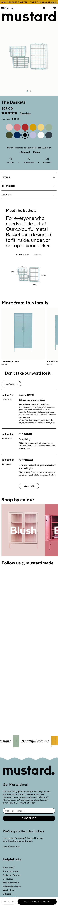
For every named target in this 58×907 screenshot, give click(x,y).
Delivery (6, 194)
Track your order (11, 871)
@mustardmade (38, 562)
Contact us (8, 879)
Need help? (8, 867)
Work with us (9, 890)
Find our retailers (11, 882)
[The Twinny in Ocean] (23, 333)
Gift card (7, 894)
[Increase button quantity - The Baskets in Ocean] (13, 902)
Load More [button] (29, 486)
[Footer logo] (29, 770)
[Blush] (23, 530)
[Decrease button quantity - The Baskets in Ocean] (4, 902)
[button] (9, 113)
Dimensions (8, 186)
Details (5, 177)
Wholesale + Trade (12, 886)
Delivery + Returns (12, 875)
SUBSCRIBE (29, 818)
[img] (8, 395)
